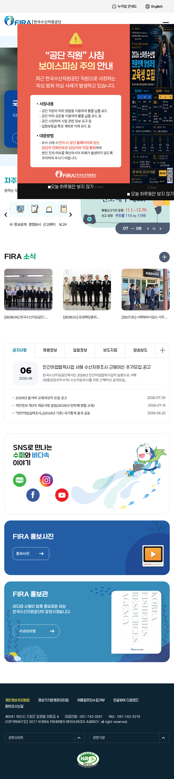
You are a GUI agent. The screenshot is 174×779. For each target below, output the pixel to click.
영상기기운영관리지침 (53, 700)
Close (99, 187)
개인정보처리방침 (17, 700)
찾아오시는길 (14, 706)
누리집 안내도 (127, 6)
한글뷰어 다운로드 (126, 700)
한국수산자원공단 (33, 21)
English (157, 6)
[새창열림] (19, 480)
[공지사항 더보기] (162, 350)
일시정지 (154, 228)
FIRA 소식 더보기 (164, 257)
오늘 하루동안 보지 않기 (72, 186)
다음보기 (160, 228)
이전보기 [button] (6, 214)
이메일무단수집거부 (91, 700)
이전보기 (148, 228)
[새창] (125, 202)
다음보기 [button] (70, 214)
